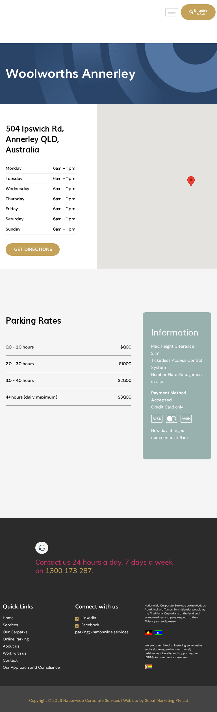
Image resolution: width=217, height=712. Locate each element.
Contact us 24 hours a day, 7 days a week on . (104, 566)
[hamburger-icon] (171, 12)
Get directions (33, 249)
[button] (191, 181)
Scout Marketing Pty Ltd (166, 700)
